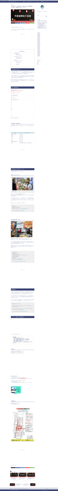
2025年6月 (38, 38)
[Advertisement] (23, 42)
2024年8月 (38, 45)
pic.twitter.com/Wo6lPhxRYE (20, 309)
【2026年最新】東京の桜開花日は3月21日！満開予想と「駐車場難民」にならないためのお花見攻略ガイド (42, 23)
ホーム (25, 1)
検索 (37, 15)
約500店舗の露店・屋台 (19, 58)
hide (24, 51)
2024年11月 (38, 43)
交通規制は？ (17, 64)
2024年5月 (38, 47)
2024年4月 (38, 48)
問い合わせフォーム (29, 1)
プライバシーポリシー (36, 1)
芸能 (37, 64)
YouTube (15, 191)
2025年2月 (38, 41)
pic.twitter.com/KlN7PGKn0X (24, 208)
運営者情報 (42, 1)
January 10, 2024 (23, 261)
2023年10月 (38, 52)
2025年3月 (38, 40)
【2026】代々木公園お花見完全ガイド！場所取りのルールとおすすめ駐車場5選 (42, 21)
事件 (37, 62)
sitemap (46, 1)
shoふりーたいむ (13, 1)
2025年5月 (38, 39)
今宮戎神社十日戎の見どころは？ (18, 56)
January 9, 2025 (22, 210)
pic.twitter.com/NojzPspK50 (19, 259)
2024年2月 (38, 49)
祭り (37, 63)
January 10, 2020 (25, 311)
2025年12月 (38, 34)
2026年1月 (38, 33)
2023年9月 (38, 53)
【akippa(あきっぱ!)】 (14, 380)
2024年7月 (38, 46)
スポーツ (38, 61)
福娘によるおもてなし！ (19, 57)
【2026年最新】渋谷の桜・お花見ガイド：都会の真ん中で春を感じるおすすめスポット (42, 28)
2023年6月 (38, 55)
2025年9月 (38, 36)
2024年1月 (38, 50)
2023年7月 (38, 54)
